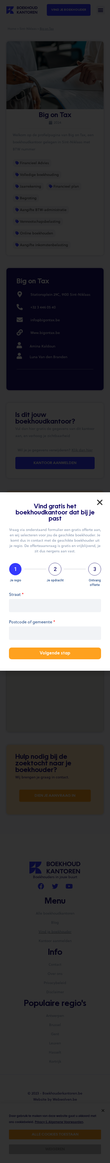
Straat (16, 594)
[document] (55, 581)
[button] (100, 502)
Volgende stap (55, 653)
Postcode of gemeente (32, 622)
